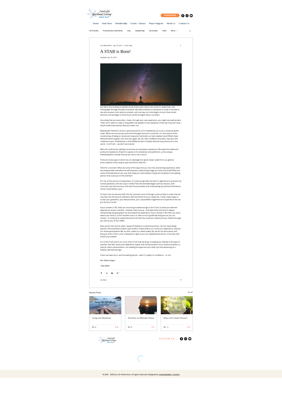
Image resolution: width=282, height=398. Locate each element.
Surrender (153, 31)
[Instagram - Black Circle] (187, 15)
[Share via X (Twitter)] (107, 273)
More (173, 31)
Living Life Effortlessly (101, 318)
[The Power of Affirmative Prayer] (141, 305)
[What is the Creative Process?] (177, 305)
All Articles (93, 31)
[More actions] (180, 45)
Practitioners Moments (113, 31)
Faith (164, 31)
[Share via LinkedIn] (112, 273)
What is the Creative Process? (175, 318)
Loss (129, 31)
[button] (107, 23)
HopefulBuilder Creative (169, 374)
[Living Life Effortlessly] (105, 305)
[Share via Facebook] (101, 273)
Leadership (140, 31)
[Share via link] (117, 273)
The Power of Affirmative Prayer (141, 318)
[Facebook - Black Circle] (182, 15)
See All (190, 292)
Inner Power (105, 265)
